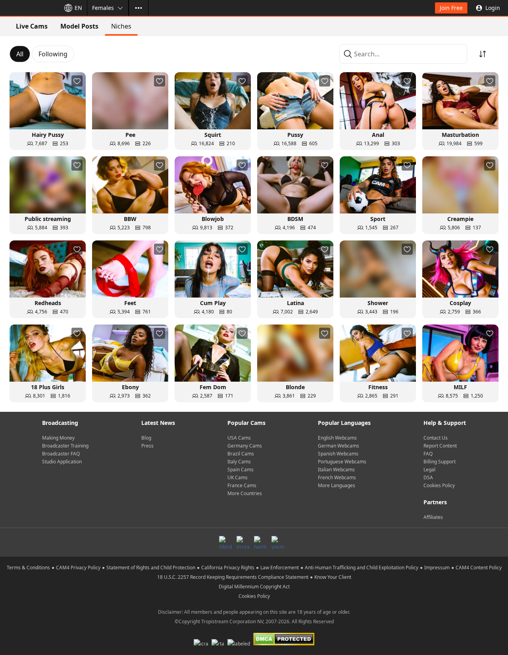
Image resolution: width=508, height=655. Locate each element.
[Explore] (138, 8)
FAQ (428, 453)
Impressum (437, 567)
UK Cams (237, 477)
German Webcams (338, 445)
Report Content (440, 445)
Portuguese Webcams (342, 461)
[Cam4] (28, 8)
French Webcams (337, 477)
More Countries (244, 493)
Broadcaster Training (65, 445)
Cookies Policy (439, 485)
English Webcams (337, 437)
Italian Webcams (336, 469)
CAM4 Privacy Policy (78, 567)
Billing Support (439, 461)
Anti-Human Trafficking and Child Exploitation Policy (361, 567)
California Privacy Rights (227, 567)
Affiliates (433, 517)
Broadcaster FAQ (61, 453)
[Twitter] (260, 542)
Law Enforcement (279, 567)
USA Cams (239, 437)
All (19, 54)
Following (52, 54)
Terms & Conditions (28, 567)
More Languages (336, 485)
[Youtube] (277, 542)
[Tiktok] (225, 542)
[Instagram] (243, 542)
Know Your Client (332, 577)
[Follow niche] (77, 80)
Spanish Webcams (338, 453)
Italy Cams (239, 461)
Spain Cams (240, 469)
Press (147, 445)
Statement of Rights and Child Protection (150, 567)
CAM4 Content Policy (479, 567)
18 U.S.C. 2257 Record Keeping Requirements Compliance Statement (232, 577)
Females (103, 8)
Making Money (58, 437)
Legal (429, 469)
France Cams (241, 485)
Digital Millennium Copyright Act (254, 586)
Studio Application (62, 461)
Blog (146, 437)
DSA (428, 477)
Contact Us (435, 437)
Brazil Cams (240, 453)
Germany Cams (244, 445)
